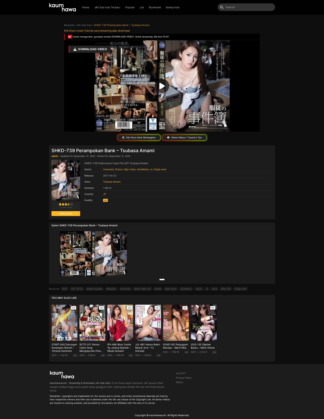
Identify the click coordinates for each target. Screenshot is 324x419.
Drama (118, 169)
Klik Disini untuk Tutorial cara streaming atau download (97, 30)
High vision (130, 169)
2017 (64, 288)
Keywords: (54, 288)
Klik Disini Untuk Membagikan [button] (141, 137)
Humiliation (143, 169)
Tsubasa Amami (111, 181)
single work (241, 288)
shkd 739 (226, 288)
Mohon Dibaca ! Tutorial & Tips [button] (186, 137)
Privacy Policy (184, 377)
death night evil (142, 288)
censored (125, 288)
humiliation (186, 288)
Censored (108, 169)
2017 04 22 (77, 288)
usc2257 (181, 373)
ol (151, 169)
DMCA (179, 382)
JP (104, 194)
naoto (199, 288)
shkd (214, 288)
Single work (160, 169)
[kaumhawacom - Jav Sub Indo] (63, 7)
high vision (170, 288)
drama (158, 288)
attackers (111, 288)
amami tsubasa (94, 288)
